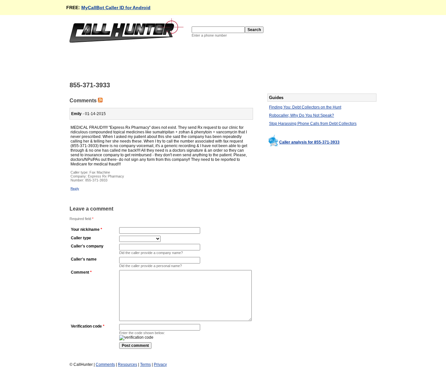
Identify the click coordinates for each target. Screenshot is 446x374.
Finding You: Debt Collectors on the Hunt (305, 107)
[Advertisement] (188, 61)
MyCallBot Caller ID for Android (116, 7)
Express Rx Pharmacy (106, 176)
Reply (75, 188)
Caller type (81, 238)
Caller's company (87, 246)
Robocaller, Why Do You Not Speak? (301, 115)
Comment (80, 272)
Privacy (160, 364)
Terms (145, 364)
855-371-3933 (96, 180)
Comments (105, 364)
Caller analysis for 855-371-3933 (309, 142)
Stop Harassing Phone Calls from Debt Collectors (313, 123)
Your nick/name (85, 229)
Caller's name (84, 259)
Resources (127, 364)
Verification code (86, 326)
